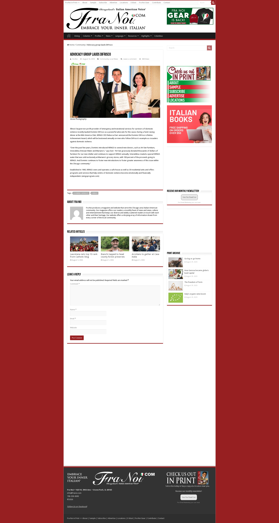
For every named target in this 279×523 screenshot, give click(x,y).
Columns (86, 36)
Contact (167, 3)
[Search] (213, 2)
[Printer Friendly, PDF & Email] (78, 64)
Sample (93, 3)
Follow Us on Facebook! (77, 506)
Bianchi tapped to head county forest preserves (113, 255)
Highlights (145, 36)
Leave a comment (130, 59)
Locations (124, 3)
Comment (75, 284)
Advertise (113, 3)
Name (73, 309)
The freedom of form (193, 282)
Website (73, 327)
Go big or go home (192, 259)
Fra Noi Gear (144, 3)
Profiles (98, 36)
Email (73, 318)
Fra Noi (75, 59)
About (84, 3)
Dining (77, 36)
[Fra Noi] (109, 18)
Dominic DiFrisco (81, 193)
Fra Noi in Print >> (72, 3)
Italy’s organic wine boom (195, 294)
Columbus (158, 36)
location (198, 486)
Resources (132, 36)
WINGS (94, 193)
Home (69, 36)
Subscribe (103, 3)
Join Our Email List (189, 197)
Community (80, 45)
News (108, 36)
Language (119, 36)
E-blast (133, 3)
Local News (114, 59)
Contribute (156, 3)
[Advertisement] (189, 58)
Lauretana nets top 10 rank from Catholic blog (83, 255)
